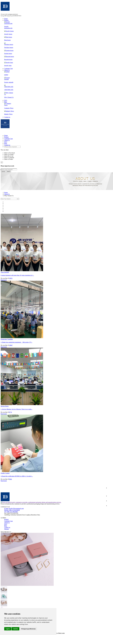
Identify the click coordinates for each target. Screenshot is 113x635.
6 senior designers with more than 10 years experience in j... (17, 275)
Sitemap (6, 529)
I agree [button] (8, 629)
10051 (11, 278)
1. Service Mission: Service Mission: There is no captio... (16, 409)
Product (6, 20)
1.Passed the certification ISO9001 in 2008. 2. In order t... (17, 476)
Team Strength (5, 272)
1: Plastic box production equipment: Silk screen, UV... (16, 342)
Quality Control (5, 473)
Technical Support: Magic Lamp (56, 633)
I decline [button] (15, 629)
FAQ (5, 100)
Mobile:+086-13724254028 (12, 510)
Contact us (7, 117)
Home (6, 18)
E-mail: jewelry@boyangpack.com (14, 508)
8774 (10, 412)
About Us (7, 70)
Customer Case (8, 68)
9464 (10, 479)
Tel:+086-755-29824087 (11, 511)
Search (8, 171)
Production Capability (7, 339)
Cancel (3, 171)
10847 (11, 345)
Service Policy (5, 406)
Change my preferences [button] (28, 629)
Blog (5, 102)
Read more (4, 280)
